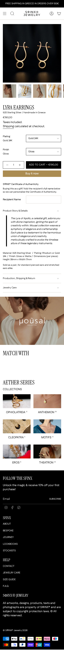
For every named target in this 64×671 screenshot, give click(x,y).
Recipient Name (12, 199)
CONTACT (8, 566)
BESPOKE (8, 530)
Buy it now (32, 174)
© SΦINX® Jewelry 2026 (15, 630)
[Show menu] (4, 13)
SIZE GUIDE (9, 579)
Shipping (8, 126)
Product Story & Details (15, 211)
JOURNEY (8, 537)
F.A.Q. (6, 586)
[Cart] (59, 13)
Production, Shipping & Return (19, 278)
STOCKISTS (9, 550)
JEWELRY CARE (11, 573)
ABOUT (7, 524)
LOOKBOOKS (10, 544)
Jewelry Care (10, 287)
